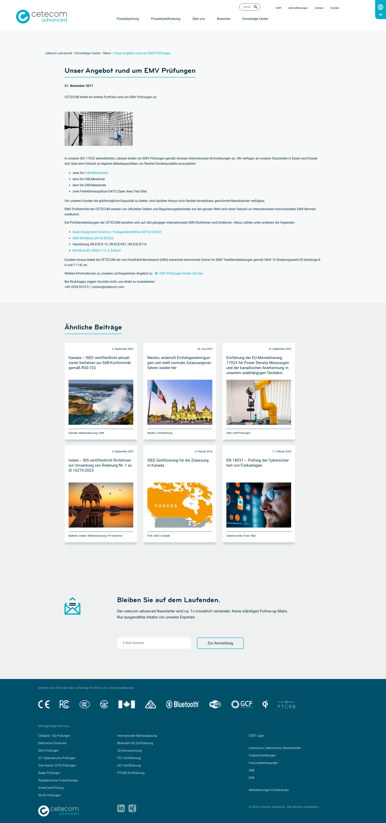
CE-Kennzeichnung (129, 750)
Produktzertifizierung (165, 19)
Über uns (198, 19)
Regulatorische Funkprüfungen (58, 780)
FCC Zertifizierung (129, 758)
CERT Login (256, 736)
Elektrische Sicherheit (52, 743)
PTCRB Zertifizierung (131, 773)
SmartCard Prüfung (51, 788)
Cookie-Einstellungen (262, 755)
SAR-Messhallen (96, 173)
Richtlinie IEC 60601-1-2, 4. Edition (97, 250)
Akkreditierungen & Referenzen (269, 790)
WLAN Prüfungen (49, 795)
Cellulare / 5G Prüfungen (54, 736)
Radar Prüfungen (49, 773)
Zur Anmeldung (220, 643)
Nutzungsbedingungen (263, 763)
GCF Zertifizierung (129, 765)
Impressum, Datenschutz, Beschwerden (275, 748)
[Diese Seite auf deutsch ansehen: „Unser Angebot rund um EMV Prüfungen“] (380, 14)
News (107, 53)
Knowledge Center (255, 19)
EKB (251, 778)
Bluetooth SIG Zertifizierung (135, 743)
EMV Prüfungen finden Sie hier (180, 273)
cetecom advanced (58, 53)
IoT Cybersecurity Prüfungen (57, 758)
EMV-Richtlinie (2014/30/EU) (93, 238)
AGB (251, 770)
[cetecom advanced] (41, 16)
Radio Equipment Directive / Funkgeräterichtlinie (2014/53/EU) (117, 232)
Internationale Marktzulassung (137, 736)
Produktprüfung (128, 19)
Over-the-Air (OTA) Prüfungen (57, 765)
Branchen (223, 19)
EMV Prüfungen (48, 750)
